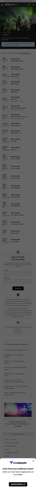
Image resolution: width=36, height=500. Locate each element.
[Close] (33, 461)
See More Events (16, 484)
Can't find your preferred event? (18, 469)
